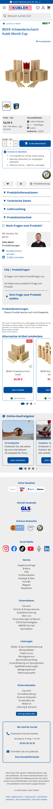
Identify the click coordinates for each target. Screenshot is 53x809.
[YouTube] (31, 549)
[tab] (6, 106)
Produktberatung (42, 183)
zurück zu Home (13, 23)
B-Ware (26, 568)
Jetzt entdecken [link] (18, 460)
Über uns (26, 615)
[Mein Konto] (43, 8)
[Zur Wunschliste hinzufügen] (7, 183)
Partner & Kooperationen (26, 609)
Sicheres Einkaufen (26, 521)
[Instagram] (6, 549)
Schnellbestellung (27, 693)
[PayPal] (31, 489)
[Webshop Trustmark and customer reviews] (22, 528)
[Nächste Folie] (35, 403)
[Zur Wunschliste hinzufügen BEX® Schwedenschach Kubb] (30, 367)
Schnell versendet (26, 502)
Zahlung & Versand (26, 706)
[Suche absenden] (4, 16)
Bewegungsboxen (27, 669)
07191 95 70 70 (27, 743)
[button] (26, 192)
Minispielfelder (26, 649)
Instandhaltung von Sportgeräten (26, 663)
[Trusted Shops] (40, 528)
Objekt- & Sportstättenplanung (26, 646)
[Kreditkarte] (22, 489)
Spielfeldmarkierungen (26, 666)
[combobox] (26, 16)
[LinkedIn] (47, 548)
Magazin (26, 584)
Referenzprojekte (26, 672)
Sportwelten (26, 628)
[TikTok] (22, 549)
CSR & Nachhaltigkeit (26, 622)
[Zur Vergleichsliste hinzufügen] (21, 183)
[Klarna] (40, 489)
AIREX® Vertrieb (26, 625)
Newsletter (26, 588)
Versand (7, 129)
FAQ (26, 571)
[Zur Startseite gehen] (20, 8)
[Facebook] (14, 549)
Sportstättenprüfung (26, 659)
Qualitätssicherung (26, 612)
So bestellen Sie (26, 700)
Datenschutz (17, 796)
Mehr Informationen (9, 332)
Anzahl (7, 139)
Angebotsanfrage (26, 565)
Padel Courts (26, 653)
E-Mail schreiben (15, 257)
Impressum (30, 796)
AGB (8, 796)
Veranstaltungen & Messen (26, 619)
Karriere (26, 606)
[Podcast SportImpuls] (39, 549)
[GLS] (26, 509)
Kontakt (27, 581)
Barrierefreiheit (23, 799)
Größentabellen (26, 575)
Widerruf (26, 703)
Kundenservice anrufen (14, 252)
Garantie (26, 690)
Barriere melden (39, 799)
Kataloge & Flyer (26, 578)
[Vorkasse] (13, 489)
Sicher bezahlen (26, 482)
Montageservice (26, 656)
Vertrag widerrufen (26, 713)
